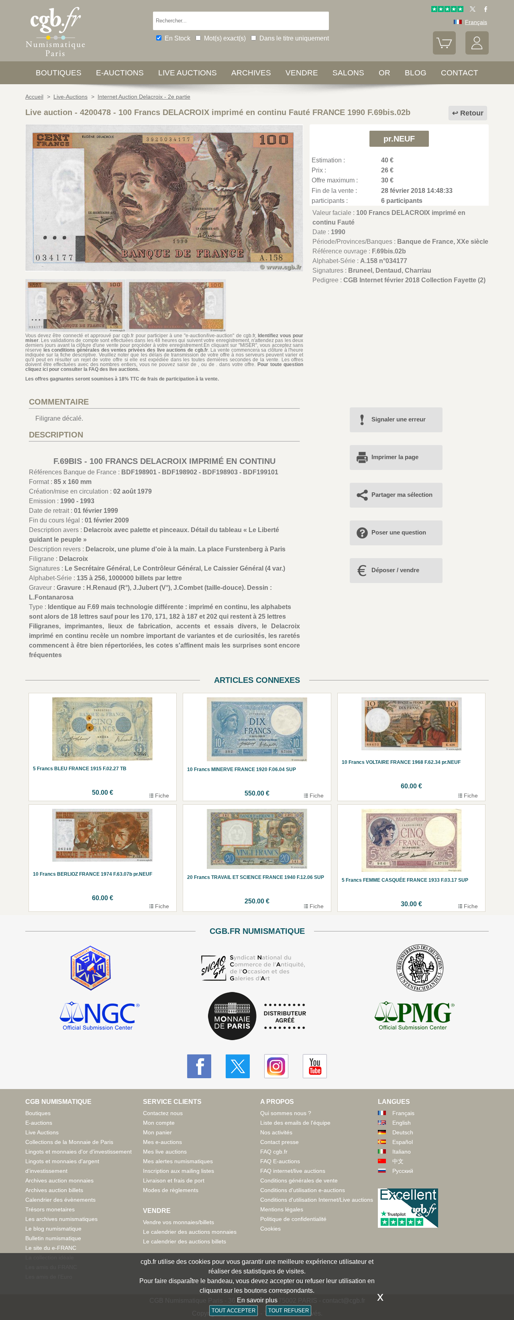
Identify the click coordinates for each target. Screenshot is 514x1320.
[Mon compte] (477, 52)
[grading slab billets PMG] (414, 1017)
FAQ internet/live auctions (292, 1171)
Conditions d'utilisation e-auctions (302, 1190)
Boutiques (59, 73)
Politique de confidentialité (293, 1219)
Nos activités (276, 1132)
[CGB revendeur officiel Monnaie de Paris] (257, 1016)
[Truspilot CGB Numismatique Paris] (447, 10)
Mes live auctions (165, 1151)
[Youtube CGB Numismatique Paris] (315, 1066)
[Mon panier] (444, 52)
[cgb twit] (471, 10)
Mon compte (159, 1123)
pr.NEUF (399, 139)
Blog (415, 73)
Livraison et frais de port (173, 1180)
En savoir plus (257, 1300)
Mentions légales (281, 1209)
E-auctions (120, 73)
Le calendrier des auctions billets (184, 1241)
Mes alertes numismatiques (178, 1161)
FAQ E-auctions (280, 1161)
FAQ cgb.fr (274, 1151)
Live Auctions (42, 1132)
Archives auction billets (54, 1190)
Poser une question (398, 532)
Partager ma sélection (401, 494)
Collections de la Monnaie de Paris (69, 1142)
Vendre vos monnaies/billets (178, 1222)
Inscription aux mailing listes (178, 1171)
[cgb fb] (484, 10)
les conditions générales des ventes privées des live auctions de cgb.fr (125, 350)
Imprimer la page (394, 456)
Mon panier (157, 1132)
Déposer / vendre (395, 570)
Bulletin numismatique (53, 1238)
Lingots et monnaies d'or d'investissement (78, 1151)
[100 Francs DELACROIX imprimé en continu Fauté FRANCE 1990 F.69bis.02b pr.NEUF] (164, 269)
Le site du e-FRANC (50, 1248)
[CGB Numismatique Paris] (55, 58)
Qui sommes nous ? (285, 1113)
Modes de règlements (170, 1190)
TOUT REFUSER (288, 1311)
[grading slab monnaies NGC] (99, 1017)
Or (384, 73)
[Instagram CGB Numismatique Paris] (276, 1066)
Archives (251, 73)
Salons (348, 73)
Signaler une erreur (398, 419)
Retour (471, 113)
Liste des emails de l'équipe (295, 1123)
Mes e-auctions (162, 1142)
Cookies (270, 1228)
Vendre (302, 73)
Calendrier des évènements (60, 1200)
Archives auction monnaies (59, 1180)
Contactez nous (163, 1113)
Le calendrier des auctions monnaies (190, 1232)
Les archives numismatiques (61, 1219)
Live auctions (187, 73)
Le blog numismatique (53, 1228)
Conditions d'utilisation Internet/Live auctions (316, 1200)
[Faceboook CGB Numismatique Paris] (199, 1066)
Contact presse (279, 1142)
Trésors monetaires (50, 1209)
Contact (459, 73)
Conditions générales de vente (299, 1180)
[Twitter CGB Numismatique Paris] (238, 1066)
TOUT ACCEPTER (233, 1311)
